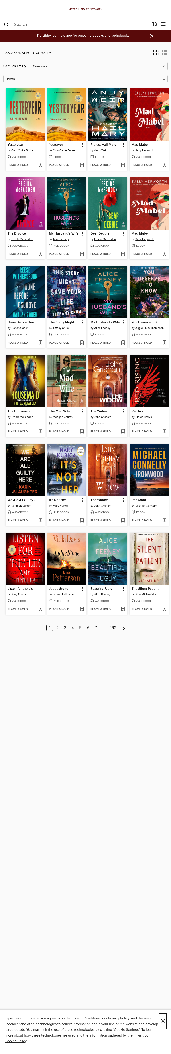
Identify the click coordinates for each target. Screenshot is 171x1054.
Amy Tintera (18, 594)
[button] (156, 54)
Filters (11, 79)
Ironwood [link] (139, 500)
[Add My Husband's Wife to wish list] (82, 254)
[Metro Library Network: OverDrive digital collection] (85, 9)
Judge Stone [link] (58, 589)
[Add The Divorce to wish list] (40, 254)
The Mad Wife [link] (59, 411)
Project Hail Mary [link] (103, 145)
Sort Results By (14, 66)
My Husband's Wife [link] (63, 234)
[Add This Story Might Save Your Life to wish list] (82, 343)
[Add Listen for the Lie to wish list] (40, 609)
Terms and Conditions (83, 1018)
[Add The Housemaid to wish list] (40, 432)
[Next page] (124, 628)
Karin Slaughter (21, 506)
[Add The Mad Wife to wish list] (82, 432)
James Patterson (63, 594)
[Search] (6, 24)
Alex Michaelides (146, 594)
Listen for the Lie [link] (20, 589)
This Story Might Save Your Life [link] (64, 322)
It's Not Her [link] (57, 500)
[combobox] (76, 24)
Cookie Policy (15, 1041)
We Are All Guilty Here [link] (23, 500)
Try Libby (44, 35)
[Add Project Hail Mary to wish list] (123, 165)
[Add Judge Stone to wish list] (82, 609)
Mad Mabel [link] (140, 145)
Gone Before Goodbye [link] (23, 322)
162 (113, 627)
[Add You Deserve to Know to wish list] (164, 343)
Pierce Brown (143, 417)
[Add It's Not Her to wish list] (82, 521)
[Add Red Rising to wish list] (164, 432)
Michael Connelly (146, 506)
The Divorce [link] (17, 234)
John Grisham (102, 417)
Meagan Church (63, 417)
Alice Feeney (61, 239)
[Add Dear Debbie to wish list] (123, 254)
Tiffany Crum (61, 328)
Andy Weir (100, 150)
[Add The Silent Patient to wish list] (164, 609)
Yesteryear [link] (15, 145)
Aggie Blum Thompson (149, 328)
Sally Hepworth (144, 150)
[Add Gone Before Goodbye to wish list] (40, 343)
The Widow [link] (99, 411)
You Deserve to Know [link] (147, 322)
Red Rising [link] (140, 411)
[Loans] (154, 25)
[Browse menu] (163, 24)
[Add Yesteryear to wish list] (40, 165)
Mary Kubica (60, 506)
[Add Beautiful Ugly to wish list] (123, 609)
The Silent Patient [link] (145, 589)
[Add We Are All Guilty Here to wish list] (40, 521)
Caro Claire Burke (22, 150)
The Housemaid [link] (19, 411)
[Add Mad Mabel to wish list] (164, 165)
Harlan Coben (19, 328)
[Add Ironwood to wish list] (164, 521)
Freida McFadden (22, 239)
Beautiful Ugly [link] (101, 589)
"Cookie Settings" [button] (126, 1029)
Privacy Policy (118, 1018)
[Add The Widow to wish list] (123, 432)
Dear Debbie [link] (99, 234)
